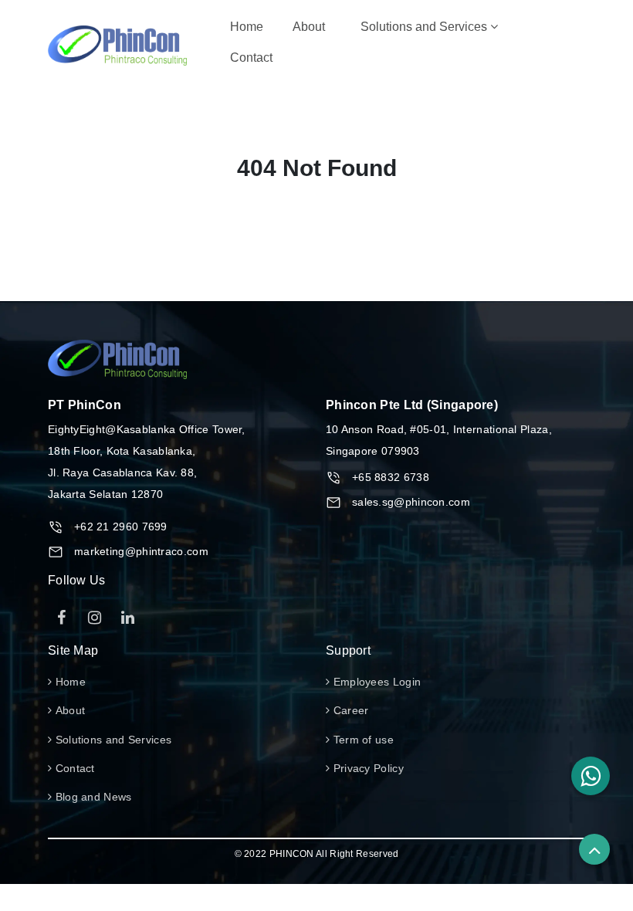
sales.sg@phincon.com (411, 502)
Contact (251, 57)
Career (349, 710)
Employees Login (375, 682)
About (309, 26)
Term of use (362, 739)
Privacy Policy (367, 768)
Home (249, 26)
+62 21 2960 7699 (121, 526)
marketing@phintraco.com (141, 551)
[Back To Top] (594, 849)
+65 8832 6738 (390, 477)
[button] (590, 776)
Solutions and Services (425, 26)
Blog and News (91, 797)
